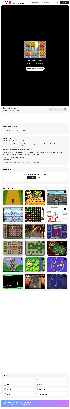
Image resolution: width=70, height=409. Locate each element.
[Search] (30, 2)
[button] (7, 160)
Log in (56, 2)
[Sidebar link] (2, 2)
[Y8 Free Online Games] (8, 2)
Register (64, 2)
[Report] (60, 109)
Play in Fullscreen (35, 68)
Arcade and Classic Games (17, 162)
